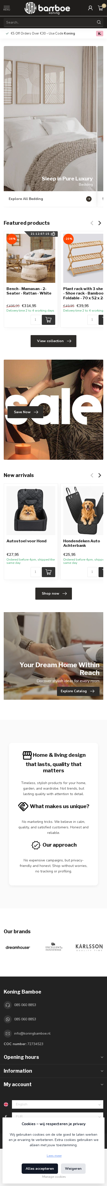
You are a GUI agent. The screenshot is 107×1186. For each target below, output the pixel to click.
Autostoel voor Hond (26, 541)
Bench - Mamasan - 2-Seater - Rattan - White (29, 291)
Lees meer (54, 1155)
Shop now (50, 593)
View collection (50, 341)
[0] (100, 8)
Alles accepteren (40, 1168)
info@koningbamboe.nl (32, 1033)
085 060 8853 (25, 1005)
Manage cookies (54, 1176)
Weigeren (73, 1168)
